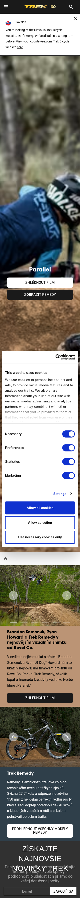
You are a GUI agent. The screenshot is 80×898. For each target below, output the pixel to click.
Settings (59, 494)
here (20, 47)
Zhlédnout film (40, 282)
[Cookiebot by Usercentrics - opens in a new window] (56, 357)
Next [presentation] (66, 595)
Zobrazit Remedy (40, 294)
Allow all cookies (40, 508)
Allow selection (40, 522)
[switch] (68, 447)
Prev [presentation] (13, 595)
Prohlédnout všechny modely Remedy (40, 831)
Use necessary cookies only (40, 537)
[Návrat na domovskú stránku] (6, 558)
